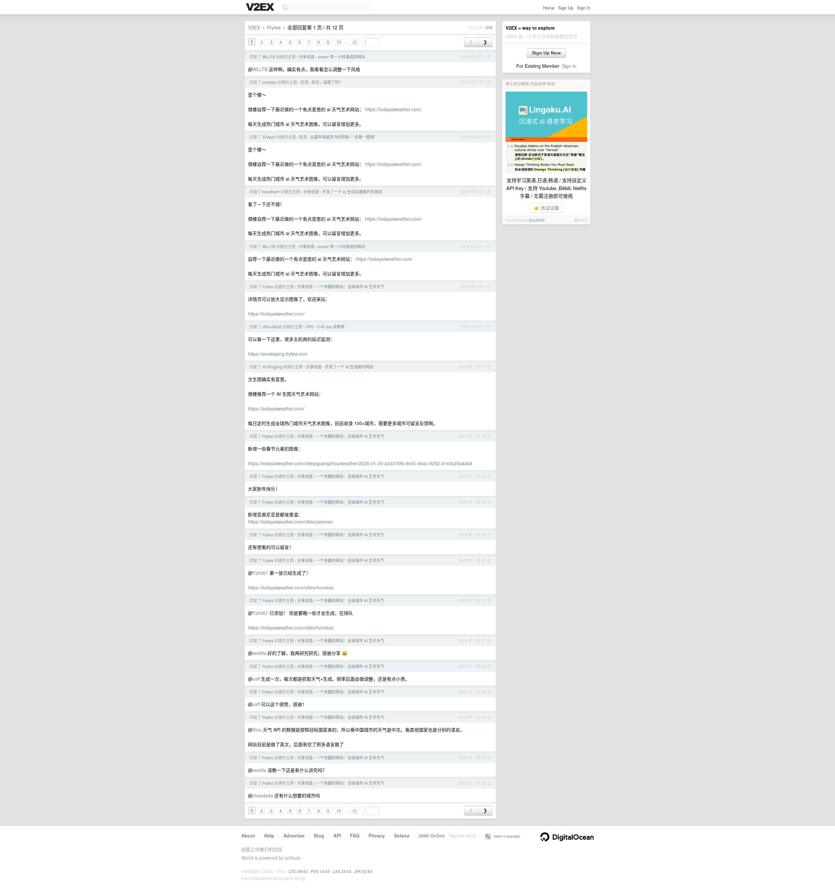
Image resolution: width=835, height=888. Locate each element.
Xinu (257, 729)
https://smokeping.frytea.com (278, 353)
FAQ (354, 835)
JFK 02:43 (363, 871)
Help (269, 835)
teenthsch (271, 191)
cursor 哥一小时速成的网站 (341, 56)
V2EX (254, 27)
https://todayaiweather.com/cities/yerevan (290, 521)
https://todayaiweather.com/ (393, 109)
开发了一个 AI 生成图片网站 (349, 366)
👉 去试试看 (546, 207)
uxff (256, 678)
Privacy (377, 835)
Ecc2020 (537, 220)
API (337, 835)
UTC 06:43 (298, 871)
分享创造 (306, 56)
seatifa (259, 653)
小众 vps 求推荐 (330, 326)
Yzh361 (260, 573)
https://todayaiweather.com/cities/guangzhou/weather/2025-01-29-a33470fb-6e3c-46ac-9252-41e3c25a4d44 (360, 463)
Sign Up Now (546, 52)
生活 (304, 82)
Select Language (505, 835)
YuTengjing (272, 366)
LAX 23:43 (342, 871)
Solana (401, 835)
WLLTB (268, 56)
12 (354, 42)
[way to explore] (261, 7)
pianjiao (269, 82)
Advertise (294, 835)
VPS (309, 326)
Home (548, 8)
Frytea (274, 27)
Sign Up (565, 8)
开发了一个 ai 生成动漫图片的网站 (352, 191)
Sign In (583, 8)
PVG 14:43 (320, 871)
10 (338, 42)
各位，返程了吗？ (327, 82)
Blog (319, 835)
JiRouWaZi (272, 326)
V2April (268, 137)
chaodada (262, 795)
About (248, 835)
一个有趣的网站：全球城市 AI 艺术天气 (350, 286)
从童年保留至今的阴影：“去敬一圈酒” (342, 137)
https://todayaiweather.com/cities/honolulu (291, 587)
